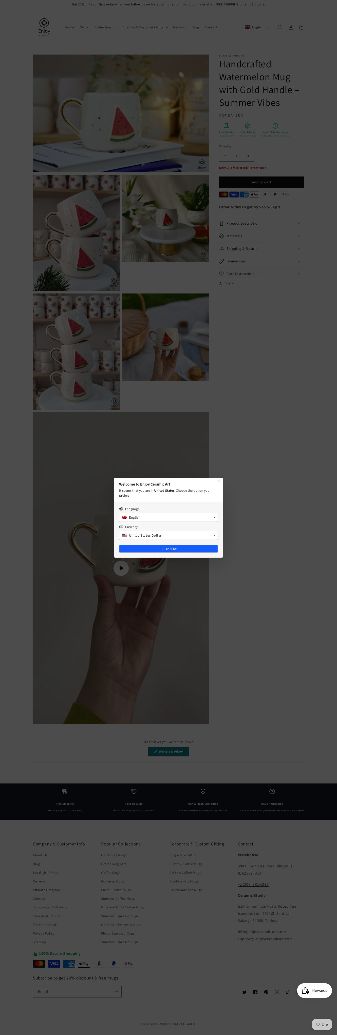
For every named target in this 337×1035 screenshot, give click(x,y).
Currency (131, 527)
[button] (168, 517)
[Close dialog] (219, 481)
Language (132, 509)
